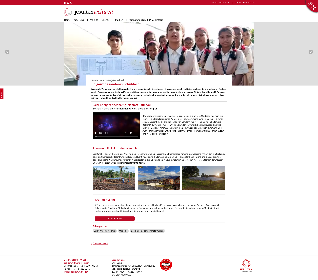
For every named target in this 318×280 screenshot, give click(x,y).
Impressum (248, 2)
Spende (106, 19)
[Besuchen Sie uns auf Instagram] (71, 2)
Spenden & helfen (114, 218)
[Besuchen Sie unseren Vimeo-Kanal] (68, 2)
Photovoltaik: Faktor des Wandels (115, 148)
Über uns (79, 19)
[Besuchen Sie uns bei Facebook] (65, 2)
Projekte (93, 19)
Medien (119, 19)
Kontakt (237, 2)
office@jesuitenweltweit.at (76, 271)
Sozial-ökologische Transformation (147, 230)
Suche (214, 2)
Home (67, 19)
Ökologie (123, 230)
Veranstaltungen (137, 19)
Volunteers (157, 19)
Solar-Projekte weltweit (105, 230)
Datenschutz (225, 2)
